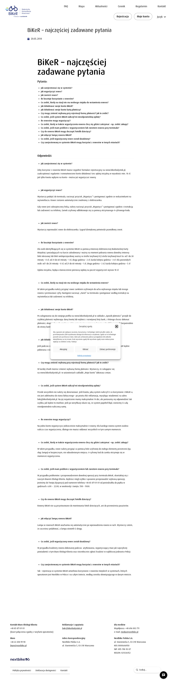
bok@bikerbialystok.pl (47, 399)
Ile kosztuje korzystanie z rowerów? (57, 98)
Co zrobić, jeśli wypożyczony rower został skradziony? (65, 138)
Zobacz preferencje (108, 349)
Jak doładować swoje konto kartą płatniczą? (61, 109)
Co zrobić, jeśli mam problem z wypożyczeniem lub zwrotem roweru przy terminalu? (80, 127)
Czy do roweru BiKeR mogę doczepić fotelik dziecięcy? (66, 131)
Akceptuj (63, 349)
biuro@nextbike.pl (18, 645)
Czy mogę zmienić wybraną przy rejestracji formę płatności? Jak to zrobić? (75, 113)
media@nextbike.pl (129, 632)
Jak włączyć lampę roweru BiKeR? (56, 135)
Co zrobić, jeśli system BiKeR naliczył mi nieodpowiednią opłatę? (70, 117)
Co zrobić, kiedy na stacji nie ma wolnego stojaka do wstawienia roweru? (74, 102)
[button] (116, 326)
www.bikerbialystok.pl (115, 170)
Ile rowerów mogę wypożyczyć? (56, 120)
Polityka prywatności (84, 356)
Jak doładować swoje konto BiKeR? (57, 106)
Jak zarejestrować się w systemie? (56, 88)
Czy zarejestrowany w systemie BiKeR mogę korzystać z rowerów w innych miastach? (80, 142)
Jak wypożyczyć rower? (51, 91)
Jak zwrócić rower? (49, 95)
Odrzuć (85, 349)
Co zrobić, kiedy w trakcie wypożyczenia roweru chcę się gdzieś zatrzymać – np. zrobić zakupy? (84, 124)
